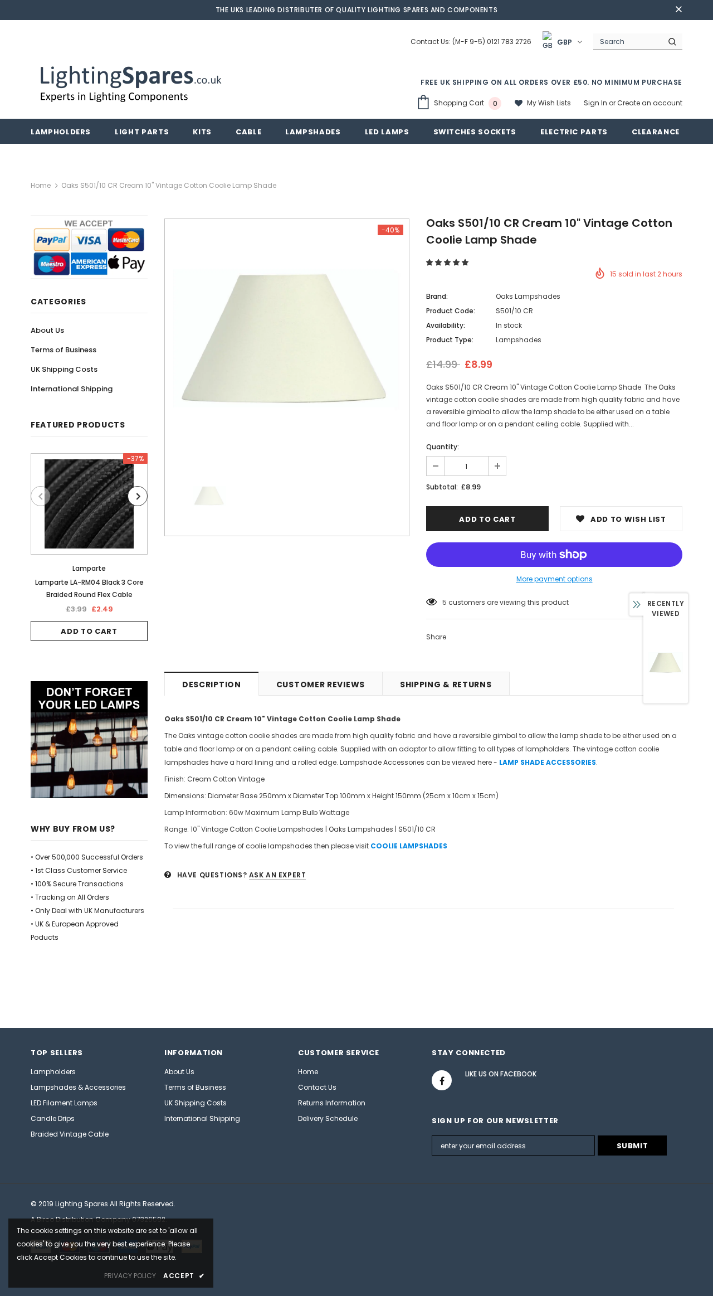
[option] (89, 547)
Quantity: (442, 447)
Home (41, 185)
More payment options (554, 579)
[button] (448, 262)
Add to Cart (89, 631)
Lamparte (89, 568)
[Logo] (132, 82)
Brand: (437, 296)
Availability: (445, 325)
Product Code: (450, 310)
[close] (678, 10)
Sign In (596, 103)
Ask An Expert (277, 875)
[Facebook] (442, 1080)
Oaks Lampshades (528, 296)
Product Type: (449, 339)
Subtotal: (442, 487)
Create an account (649, 103)
